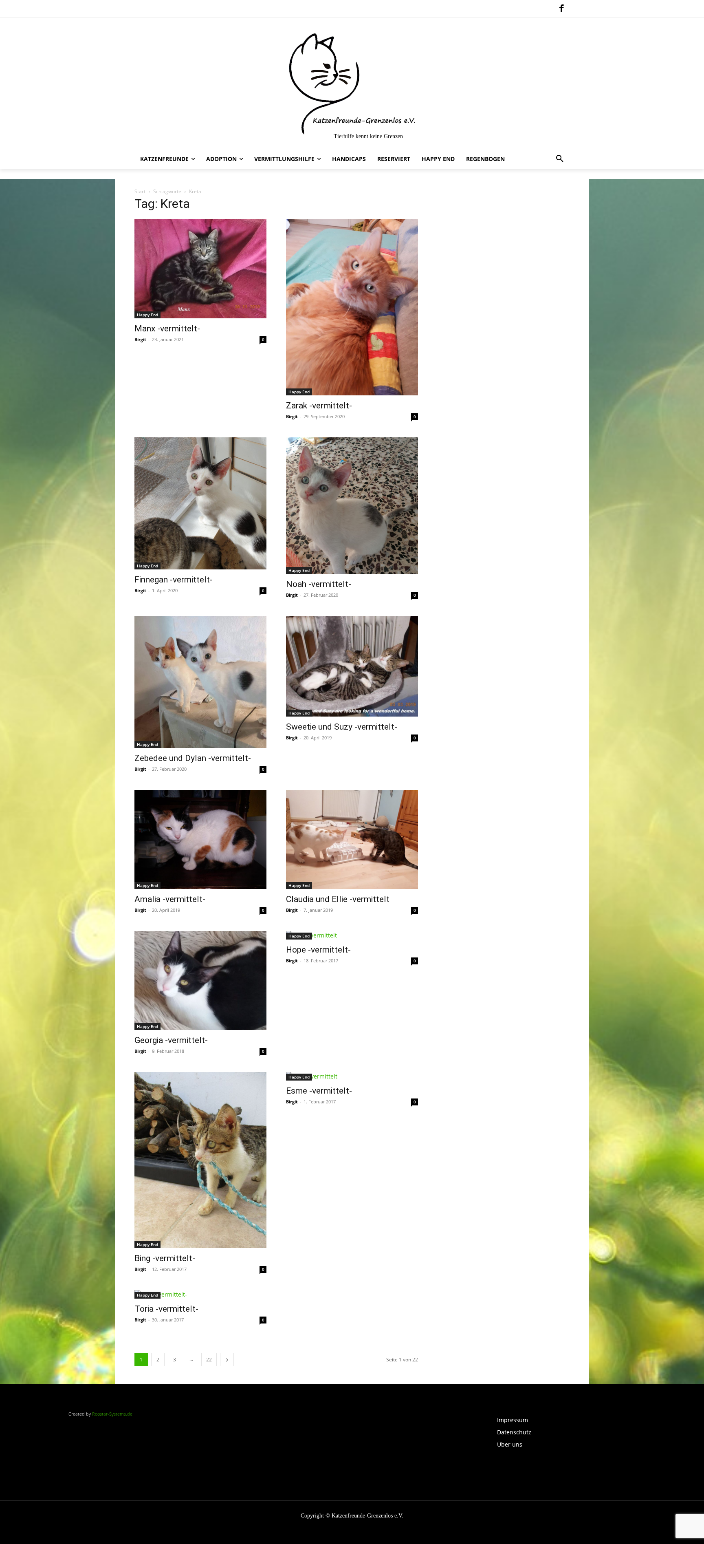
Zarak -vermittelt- (319, 405)
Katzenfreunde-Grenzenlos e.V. (367, 1516)
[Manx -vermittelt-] (200, 268)
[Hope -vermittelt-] (352, 935)
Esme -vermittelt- (319, 1091)
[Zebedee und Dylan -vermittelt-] (200, 682)
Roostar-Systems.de (112, 1414)
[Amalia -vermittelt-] (200, 839)
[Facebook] (561, 9)
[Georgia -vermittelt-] (200, 980)
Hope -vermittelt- (318, 950)
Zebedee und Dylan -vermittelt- (192, 758)
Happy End (147, 315)
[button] (560, 159)
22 (209, 1359)
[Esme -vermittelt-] (352, 1076)
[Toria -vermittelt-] (200, 1294)
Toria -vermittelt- (166, 1309)
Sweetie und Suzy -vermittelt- (341, 727)
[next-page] (227, 1359)
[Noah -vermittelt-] (352, 505)
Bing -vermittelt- (164, 1258)
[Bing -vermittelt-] (200, 1160)
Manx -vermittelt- (167, 328)
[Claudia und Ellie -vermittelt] (352, 839)
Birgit (140, 339)
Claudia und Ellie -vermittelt (337, 899)
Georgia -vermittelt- (171, 1040)
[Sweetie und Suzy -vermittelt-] (352, 666)
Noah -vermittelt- (318, 584)
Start (139, 191)
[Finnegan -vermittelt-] (200, 503)
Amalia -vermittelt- (169, 899)
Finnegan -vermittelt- (173, 580)
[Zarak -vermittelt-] (352, 307)
